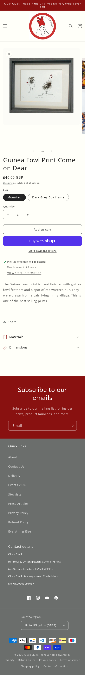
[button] (5, 26)
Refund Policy (18, 522)
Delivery (14, 476)
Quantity (9, 206)
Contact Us (16, 466)
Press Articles (18, 504)
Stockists (14, 494)
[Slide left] (33, 151)
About (12, 457)
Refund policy (26, 659)
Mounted (14, 197)
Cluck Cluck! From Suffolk (39, 654)
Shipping (8, 182)
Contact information (56, 666)
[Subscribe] (72, 426)
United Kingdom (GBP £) (40, 625)
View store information (24, 273)
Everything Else (19, 531)
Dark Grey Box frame (48, 197)
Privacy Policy (18, 513)
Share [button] (12, 322)
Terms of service (70, 659)
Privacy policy (47, 659)
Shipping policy (30, 666)
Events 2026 (17, 485)
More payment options (42, 250)
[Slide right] (51, 151)
